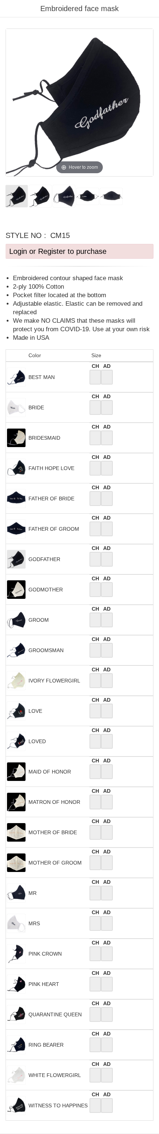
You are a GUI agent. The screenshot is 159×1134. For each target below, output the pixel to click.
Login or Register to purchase (57, 251)
